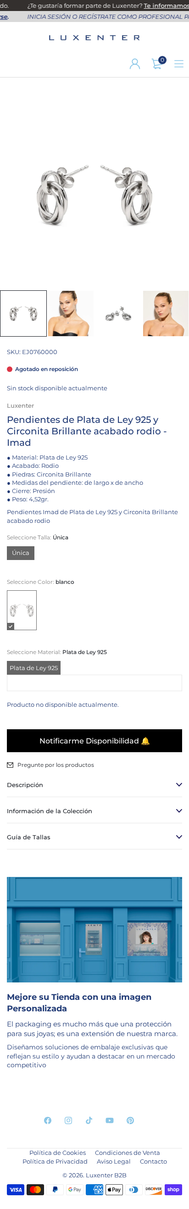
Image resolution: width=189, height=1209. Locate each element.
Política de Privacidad (55, 1161)
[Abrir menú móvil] (179, 64)
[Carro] (157, 64)
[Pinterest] (130, 1120)
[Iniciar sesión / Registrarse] (135, 64)
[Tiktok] (89, 1120)
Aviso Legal (114, 1161)
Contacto (153, 1161)
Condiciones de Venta (127, 1152)
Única (20, 552)
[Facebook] (47, 1120)
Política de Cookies (57, 1152)
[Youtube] (109, 1120)
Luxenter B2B (106, 1175)
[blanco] (22, 610)
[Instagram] (68, 1120)
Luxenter (20, 405)
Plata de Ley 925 (34, 667)
